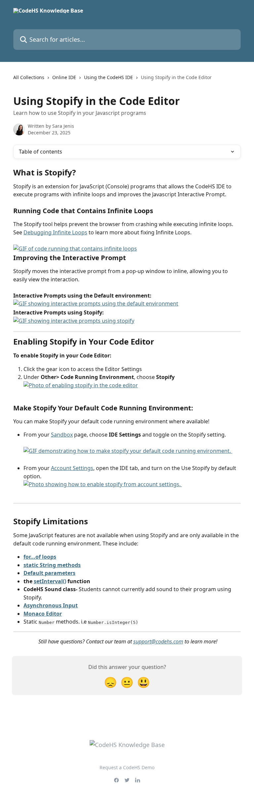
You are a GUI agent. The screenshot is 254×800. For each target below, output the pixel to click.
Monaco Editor (42, 613)
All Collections (28, 77)
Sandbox (62, 434)
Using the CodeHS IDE (108, 77)
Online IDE (64, 77)
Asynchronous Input (50, 605)
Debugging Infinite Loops (55, 232)
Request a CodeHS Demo (127, 767)
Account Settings (72, 468)
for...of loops (39, 556)
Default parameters (49, 573)
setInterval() (50, 581)
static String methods (52, 565)
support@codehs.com (158, 641)
